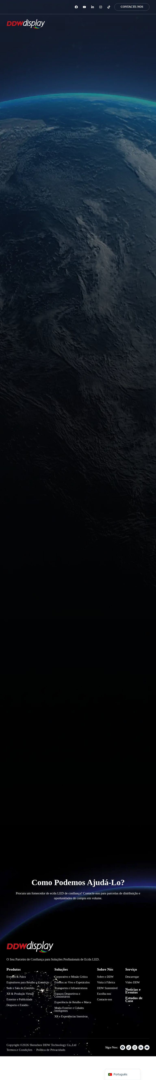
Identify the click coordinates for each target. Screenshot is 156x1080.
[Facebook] (76, 7)
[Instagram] (100, 7)
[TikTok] (108, 7)
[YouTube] (84, 7)
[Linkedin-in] (92, 7)
